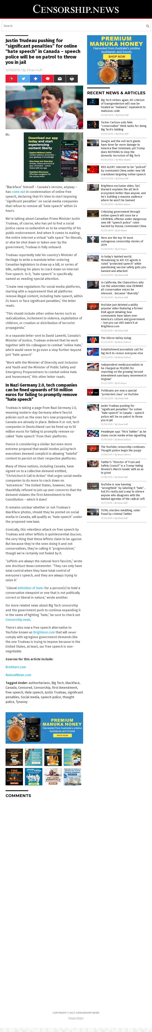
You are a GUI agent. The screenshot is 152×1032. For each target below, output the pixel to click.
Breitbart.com (16, 667)
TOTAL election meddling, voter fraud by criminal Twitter (120, 512)
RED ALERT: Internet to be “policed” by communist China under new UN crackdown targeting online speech (123, 170)
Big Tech (57, 683)
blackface (72, 683)
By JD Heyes (121, 230)
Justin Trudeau (55, 692)
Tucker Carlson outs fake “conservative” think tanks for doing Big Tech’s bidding (123, 126)
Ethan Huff (34, 70)
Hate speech (34, 692)
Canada (11, 688)
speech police (51, 697)
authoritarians (39, 683)
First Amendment (64, 688)
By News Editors (123, 342)
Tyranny (22, 702)
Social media (30, 697)
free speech (14, 692)
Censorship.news (18, 620)
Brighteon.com (44, 632)
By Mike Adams (123, 159)
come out (18, 192)
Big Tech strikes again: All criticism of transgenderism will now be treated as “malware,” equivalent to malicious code (123, 105)
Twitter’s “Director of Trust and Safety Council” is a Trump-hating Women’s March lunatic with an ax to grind (122, 467)
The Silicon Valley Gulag (116, 338)
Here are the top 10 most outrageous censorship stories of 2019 (122, 241)
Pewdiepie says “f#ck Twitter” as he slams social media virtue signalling (123, 433)
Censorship (42, 688)
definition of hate (30, 588)
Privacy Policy (76, 1018)
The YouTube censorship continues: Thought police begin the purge (123, 448)
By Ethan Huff (122, 115)
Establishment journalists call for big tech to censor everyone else (122, 351)
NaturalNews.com (18, 675)
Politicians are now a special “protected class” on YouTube (120, 392)
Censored (25, 688)
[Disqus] (44, 850)
